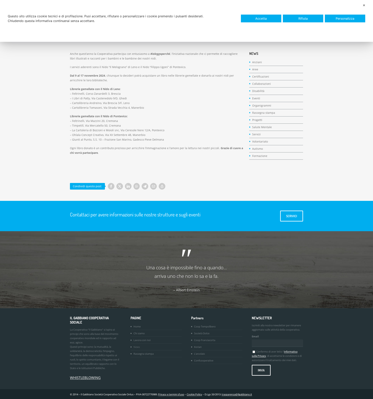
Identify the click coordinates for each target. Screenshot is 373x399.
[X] (119, 186)
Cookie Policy (194, 394)
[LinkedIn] (128, 186)
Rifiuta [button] (303, 18)
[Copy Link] (162, 186)
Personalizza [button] (345, 18)
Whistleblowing (85, 377)
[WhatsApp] (136, 186)
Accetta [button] (261, 18)
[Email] (153, 186)
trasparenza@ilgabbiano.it (237, 394)
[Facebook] (111, 186)
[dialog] (186, 21)
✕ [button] (364, 5)
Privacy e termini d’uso (171, 394)
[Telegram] (145, 186)
